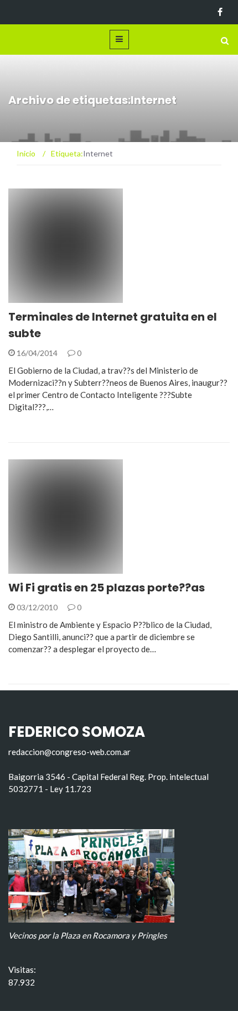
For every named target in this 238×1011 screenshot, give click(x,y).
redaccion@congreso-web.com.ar (69, 752)
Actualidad (46, 296)
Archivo (39, 567)
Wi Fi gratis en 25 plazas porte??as (106, 587)
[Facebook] (220, 12)
